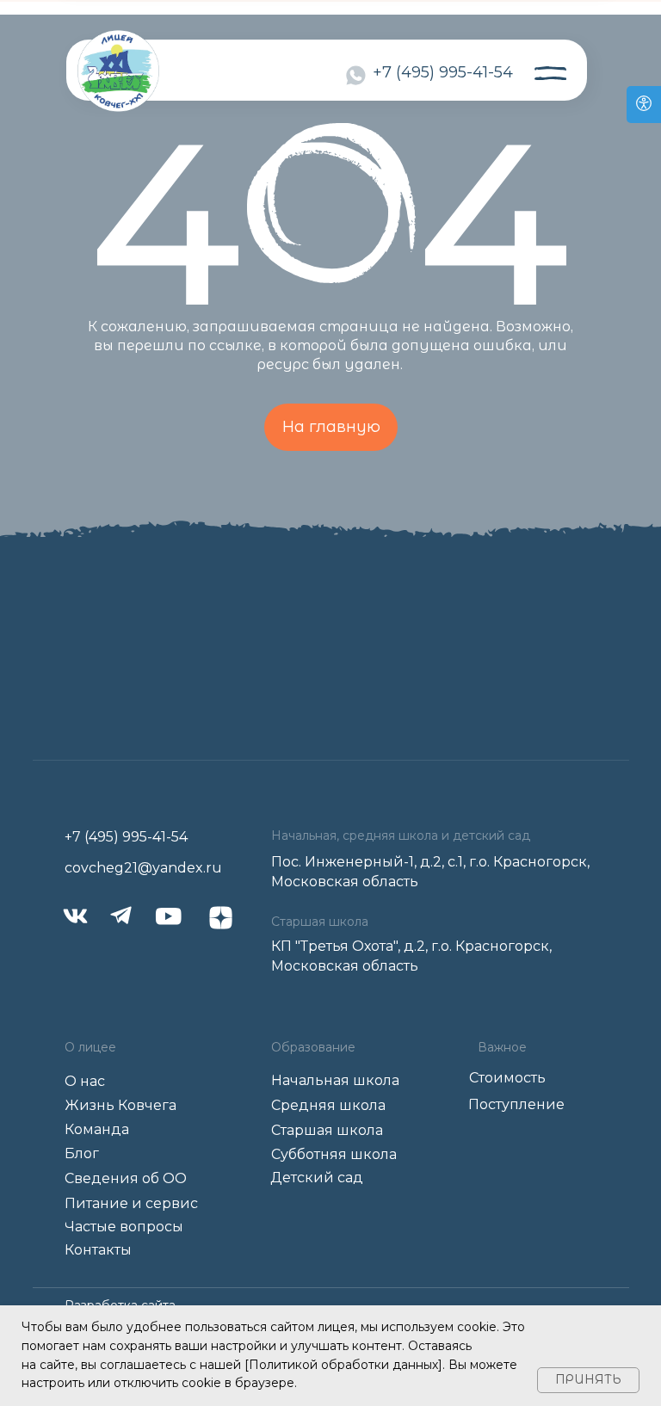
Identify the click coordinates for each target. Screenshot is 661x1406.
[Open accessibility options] (644, 104)
